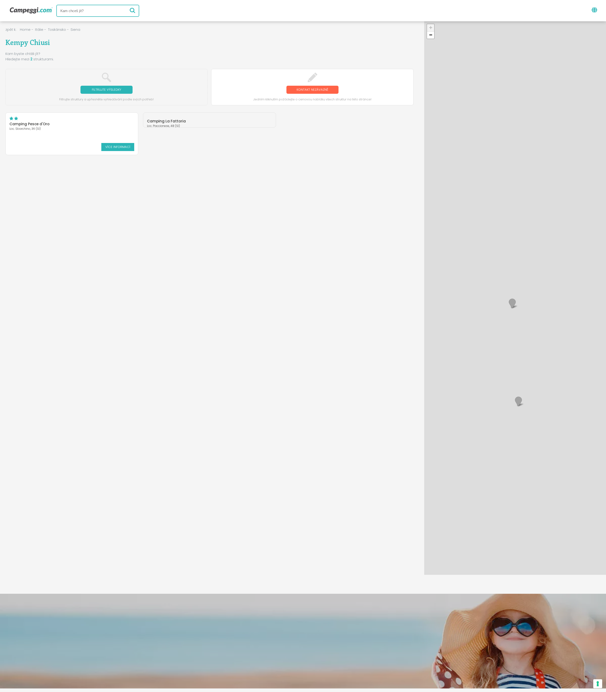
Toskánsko (57, 29)
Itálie (39, 29)
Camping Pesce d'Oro (29, 123)
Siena (75, 29)
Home (25, 29)
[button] (518, 401)
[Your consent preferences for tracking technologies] (597, 683)
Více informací (117, 147)
